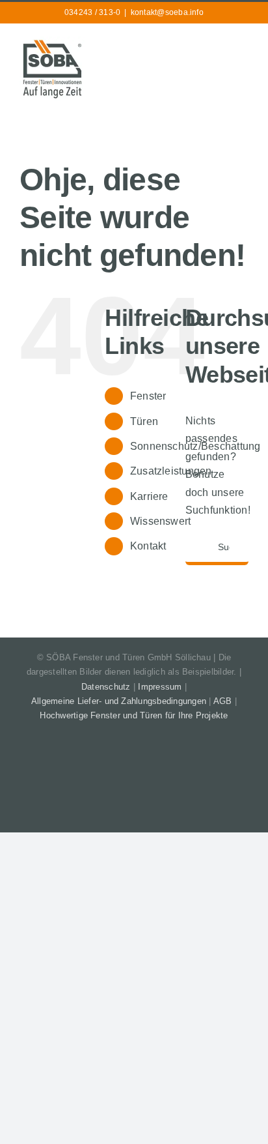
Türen (144, 421)
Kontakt (148, 545)
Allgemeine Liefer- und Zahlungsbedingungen (118, 701)
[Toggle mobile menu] (243, 44)
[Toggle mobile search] (220, 44)
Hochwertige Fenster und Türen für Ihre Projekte (134, 715)
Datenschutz (106, 687)
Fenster (148, 396)
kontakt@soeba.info (167, 12)
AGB (222, 701)
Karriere (149, 496)
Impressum (159, 687)
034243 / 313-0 (92, 12)
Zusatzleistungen (171, 471)
